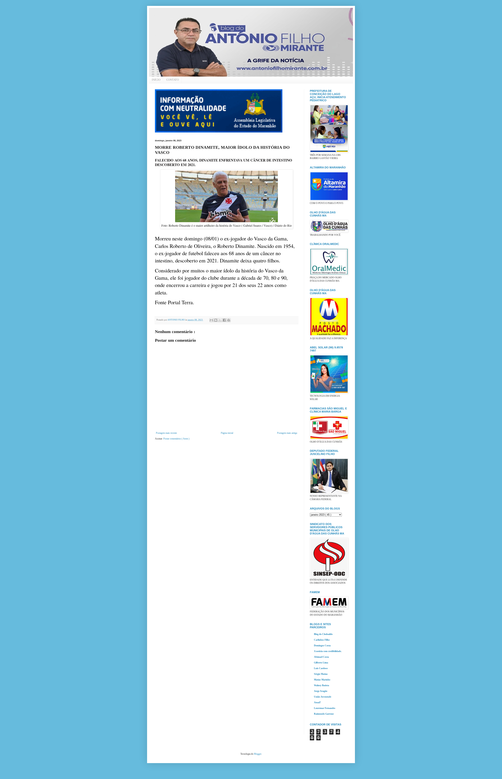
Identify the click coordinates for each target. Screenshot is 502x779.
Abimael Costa (321, 657)
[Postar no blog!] (216, 320)
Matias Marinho (322, 679)
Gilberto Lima (321, 662)
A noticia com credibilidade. (328, 651)
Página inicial (227, 433)
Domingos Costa (322, 645)
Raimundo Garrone (324, 713)
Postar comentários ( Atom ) (176, 438)
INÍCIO (156, 79)
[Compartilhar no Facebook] (224, 320)
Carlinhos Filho (322, 639)
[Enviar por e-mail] (211, 320)
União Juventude (322, 696)
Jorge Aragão (320, 691)
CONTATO (172, 79)
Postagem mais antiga (287, 433)
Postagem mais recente (166, 433)
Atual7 (317, 702)
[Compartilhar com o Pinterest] (229, 320)
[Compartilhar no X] (220, 320)
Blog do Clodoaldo (323, 634)
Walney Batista (321, 685)
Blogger (257, 754)
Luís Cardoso (321, 668)
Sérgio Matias (321, 674)
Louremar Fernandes (324, 708)
